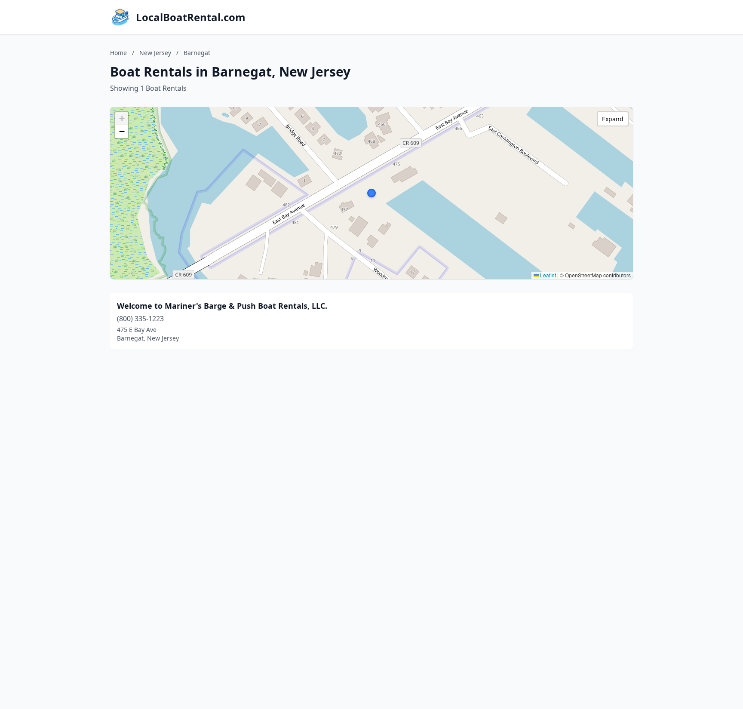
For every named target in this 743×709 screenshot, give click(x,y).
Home (118, 53)
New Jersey (155, 53)
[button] (371, 193)
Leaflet (547, 275)
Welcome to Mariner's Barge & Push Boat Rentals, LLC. (222, 306)
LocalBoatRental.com (191, 17)
